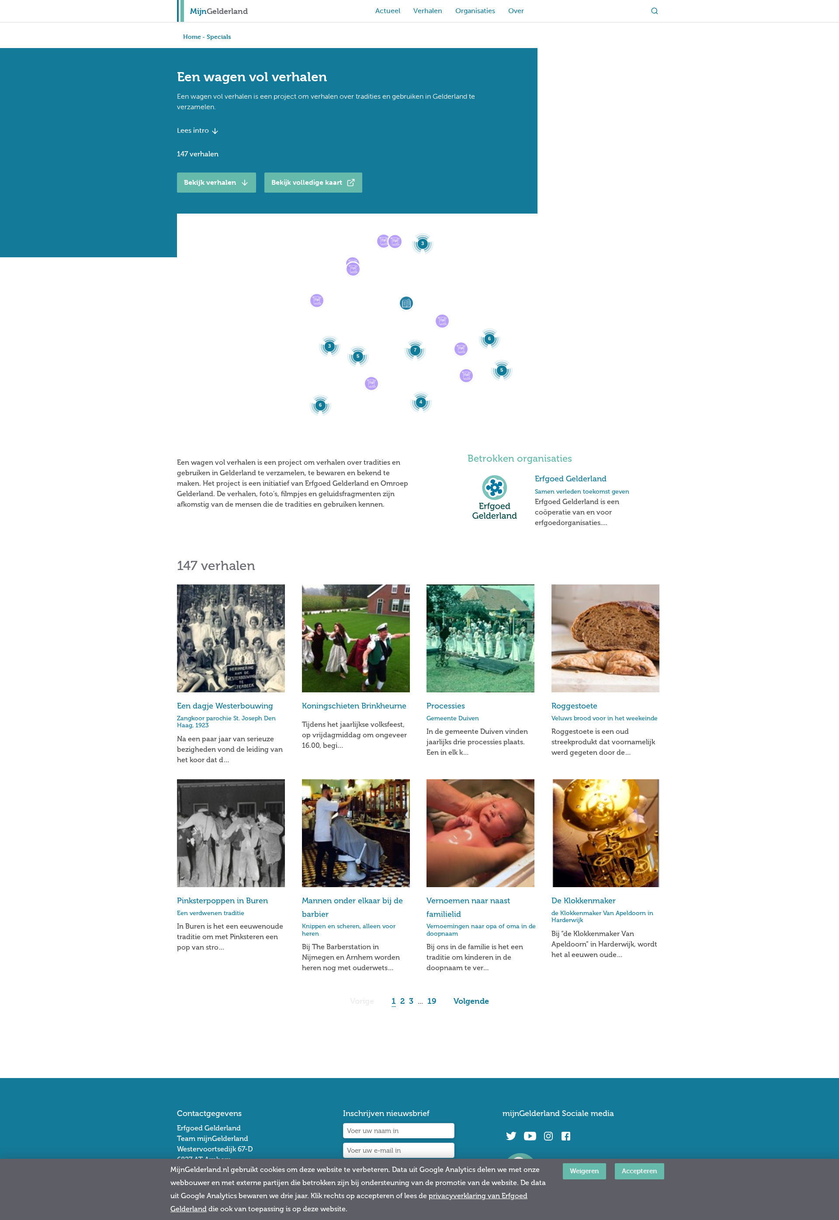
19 (431, 1001)
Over (516, 11)
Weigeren (584, 1171)
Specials (219, 36)
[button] (317, 300)
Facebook (566, 1136)
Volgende (471, 1001)
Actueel (387, 11)
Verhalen (427, 11)
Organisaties (475, 11)
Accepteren (639, 1171)
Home (192, 36)
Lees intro (194, 130)
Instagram (548, 1136)
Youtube (530, 1136)
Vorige (362, 1001)
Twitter (511, 1136)
